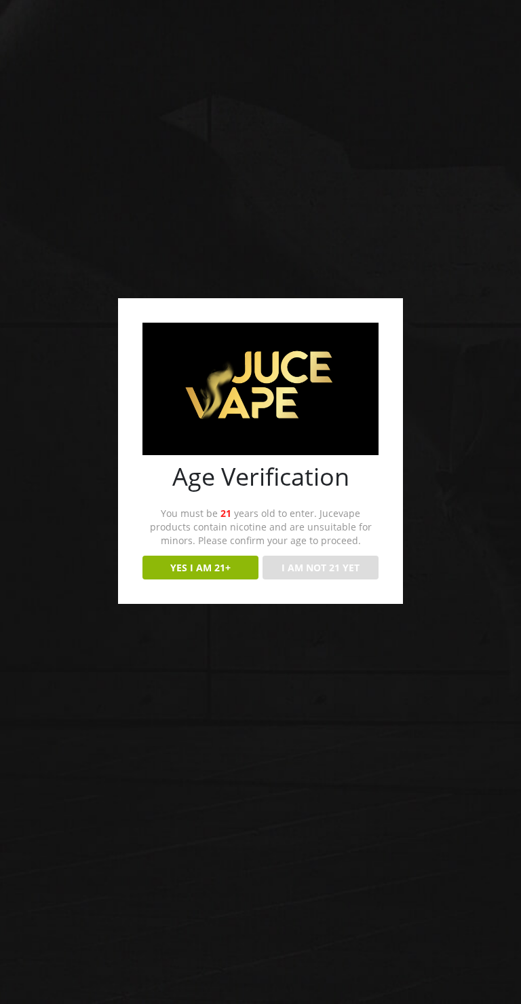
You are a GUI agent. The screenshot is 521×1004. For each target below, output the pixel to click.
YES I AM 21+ (200, 567)
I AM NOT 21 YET (321, 567)
